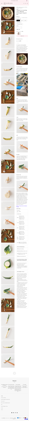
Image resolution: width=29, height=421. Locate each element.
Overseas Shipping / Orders (4, 406)
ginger (18, 20)
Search (2, 409)
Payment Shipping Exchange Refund (5, 399)
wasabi (22, 20)
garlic (25, 20)
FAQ (1, 404)
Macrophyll (18, 22)
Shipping (21, 17)
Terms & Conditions (3, 397)
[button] (2, 3)
